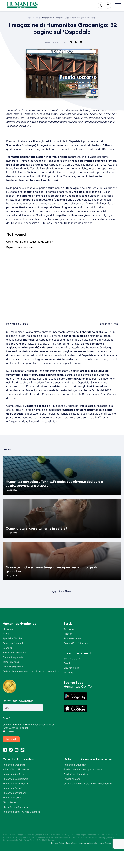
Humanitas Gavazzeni (14, 792)
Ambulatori (69, 629)
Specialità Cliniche (12, 638)
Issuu (25, 323)
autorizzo (9, 731)
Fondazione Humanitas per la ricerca (83, 769)
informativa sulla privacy (25, 724)
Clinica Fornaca (11, 802)
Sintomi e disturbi (73, 658)
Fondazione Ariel (72, 778)
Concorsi (7, 647)
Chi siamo (8, 629)
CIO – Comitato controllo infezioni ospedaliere (88, 783)
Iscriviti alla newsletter (18, 700)
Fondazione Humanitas (76, 774)
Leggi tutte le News (60, 591)
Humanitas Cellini (12, 797)
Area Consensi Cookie (110, 843)
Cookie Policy (71, 843)
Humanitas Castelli (12, 788)
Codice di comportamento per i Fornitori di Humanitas (31, 671)
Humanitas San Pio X (13, 774)
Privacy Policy (57, 843)
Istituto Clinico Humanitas (16, 769)
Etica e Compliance (13, 666)
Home (30, 18)
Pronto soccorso (72, 638)
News (37, 18)
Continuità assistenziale (76, 643)
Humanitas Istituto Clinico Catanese (21, 811)
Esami (67, 663)
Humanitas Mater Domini (15, 783)
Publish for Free (108, 323)
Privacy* (6, 718)
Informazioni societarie (14, 652)
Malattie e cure (71, 668)
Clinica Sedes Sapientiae (16, 807)
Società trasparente (13, 657)
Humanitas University (75, 764)
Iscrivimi (11, 739)
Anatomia (68, 672)
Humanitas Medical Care (15, 778)
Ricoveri (68, 633)
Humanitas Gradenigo (14, 764)
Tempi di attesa (11, 662)
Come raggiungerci (13, 643)
